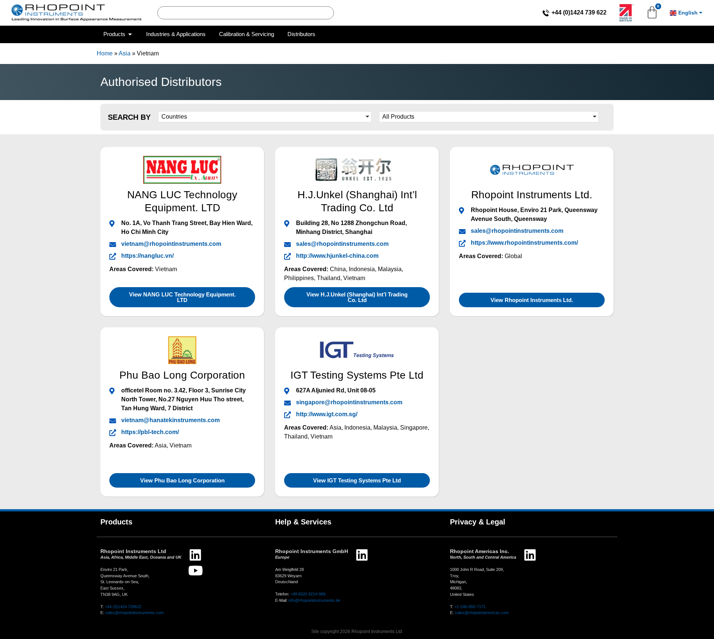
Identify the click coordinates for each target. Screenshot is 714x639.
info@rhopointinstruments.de (314, 600)
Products (116, 522)
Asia (125, 53)
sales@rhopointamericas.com (482, 612)
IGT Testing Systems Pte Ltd (357, 375)
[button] (265, 116)
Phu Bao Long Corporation (182, 375)
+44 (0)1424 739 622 (579, 12)
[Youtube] (195, 570)
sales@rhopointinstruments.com (134, 612)
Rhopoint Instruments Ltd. (531, 194)
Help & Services (303, 522)
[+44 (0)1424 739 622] (546, 13)
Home (105, 53)
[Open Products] (130, 34)
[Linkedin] (195, 554)
